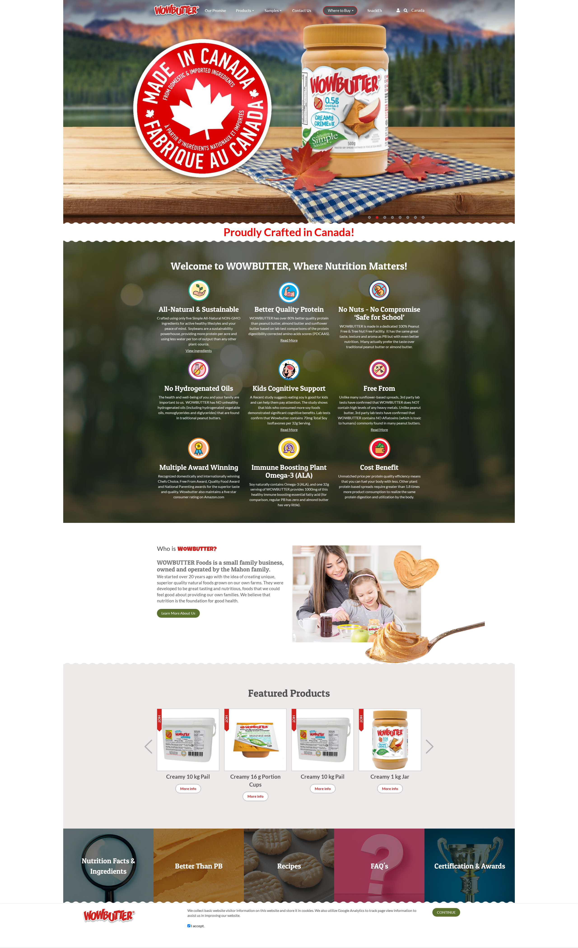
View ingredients (199, 350)
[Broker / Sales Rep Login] (398, 10)
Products (243, 10)
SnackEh (374, 10)
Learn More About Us (178, 613)
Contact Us (301, 10)
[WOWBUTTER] (177, 10)
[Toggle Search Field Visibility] (406, 10)
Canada (417, 10)
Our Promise (215, 10)
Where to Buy (339, 10)
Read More (289, 340)
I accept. (197, 926)
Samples (272, 10)
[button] (504, 112)
